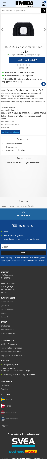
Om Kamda (5, 326)
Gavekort (4, 317)
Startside (4, 206)
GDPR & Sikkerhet (8, 333)
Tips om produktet (11, 132)
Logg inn (4, 425)
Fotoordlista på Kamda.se (11, 348)
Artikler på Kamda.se (9, 344)
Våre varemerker (7, 329)
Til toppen (23, 215)
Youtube (4, 389)
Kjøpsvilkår (5, 305)
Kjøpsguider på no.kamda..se (13, 355)
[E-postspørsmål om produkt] (43, 84)
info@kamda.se (7, 275)
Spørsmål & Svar (7, 302)
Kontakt (4, 313)
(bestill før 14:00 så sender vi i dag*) (15, 371)
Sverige (9, 399)
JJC (27, 68)
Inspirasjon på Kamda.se (11, 351)
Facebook (5, 385)
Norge (8, 406)
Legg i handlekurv (27, 60)
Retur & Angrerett (7, 309)
